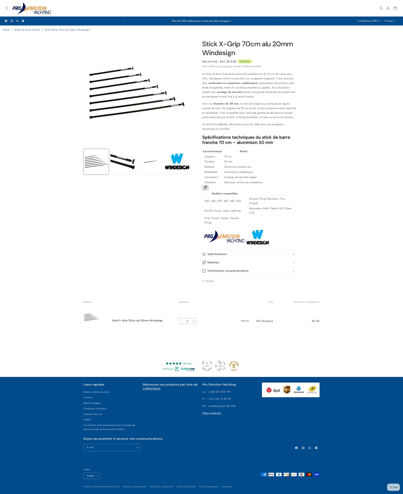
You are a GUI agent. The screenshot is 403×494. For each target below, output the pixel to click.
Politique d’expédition (208, 486)
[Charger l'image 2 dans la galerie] (123, 162)
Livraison (88, 397)
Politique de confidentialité (161, 486)
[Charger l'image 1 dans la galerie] (96, 162)
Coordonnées (227, 486)
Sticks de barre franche (27, 29)
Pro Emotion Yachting (100, 487)
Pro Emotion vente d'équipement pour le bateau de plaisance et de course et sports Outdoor (109, 427)
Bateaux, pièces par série (96, 391)
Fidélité (87, 419)
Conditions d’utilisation (186, 486)
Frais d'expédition (224, 66)
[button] (6, 8)
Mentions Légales (92, 403)
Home (6, 29)
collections (151, 388)
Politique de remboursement (135, 486)
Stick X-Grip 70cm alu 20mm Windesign (67, 29)
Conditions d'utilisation (95, 408)
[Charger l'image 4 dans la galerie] (177, 162)
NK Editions (115, 487)
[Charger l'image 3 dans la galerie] (150, 162)
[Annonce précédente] (124, 21)
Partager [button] (209, 280)
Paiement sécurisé (92, 414)
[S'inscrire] (136, 447)
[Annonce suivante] (278, 21)
